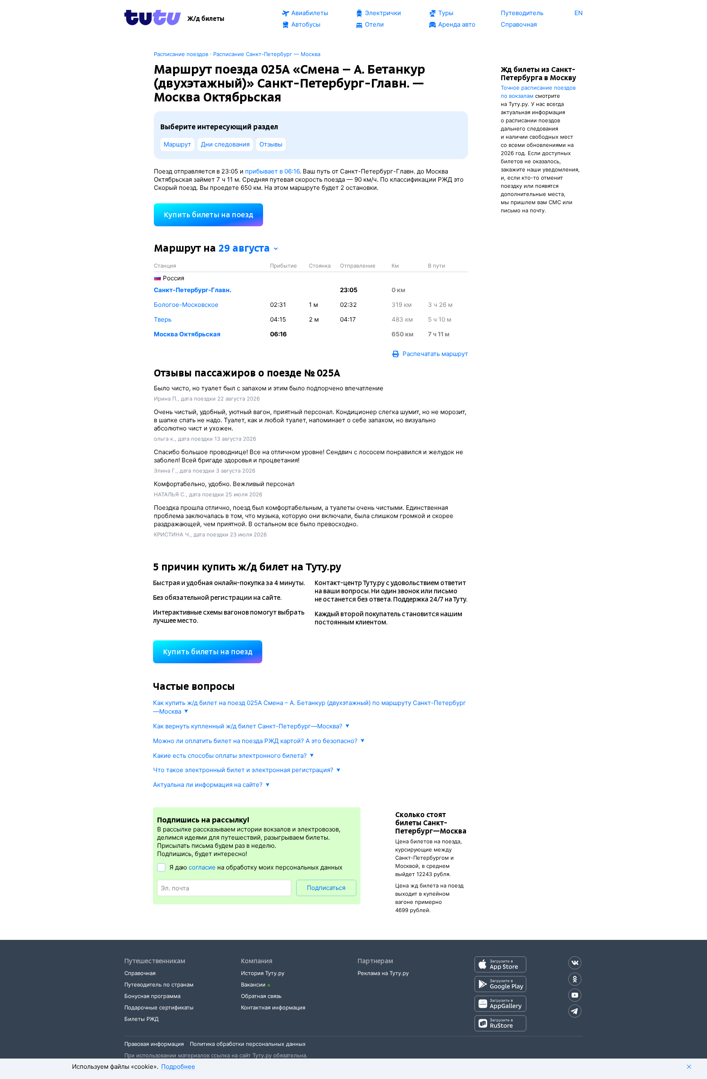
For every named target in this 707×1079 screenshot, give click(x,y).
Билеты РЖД (141, 1019)
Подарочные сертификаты (159, 1007)
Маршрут (177, 144)
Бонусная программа (152, 996)
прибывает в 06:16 (272, 171)
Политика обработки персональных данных (248, 1044)
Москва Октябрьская (187, 334)
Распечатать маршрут (435, 354)
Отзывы (270, 144)
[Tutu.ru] (152, 19)
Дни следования (225, 144)
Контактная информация (273, 1007)
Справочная (139, 973)
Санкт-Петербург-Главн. (192, 290)
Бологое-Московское (186, 305)
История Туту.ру (262, 973)
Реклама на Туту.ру (383, 973)
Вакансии (253, 984)
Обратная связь (261, 996)
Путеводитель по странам (159, 984)
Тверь (162, 319)
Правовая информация (154, 1044)
